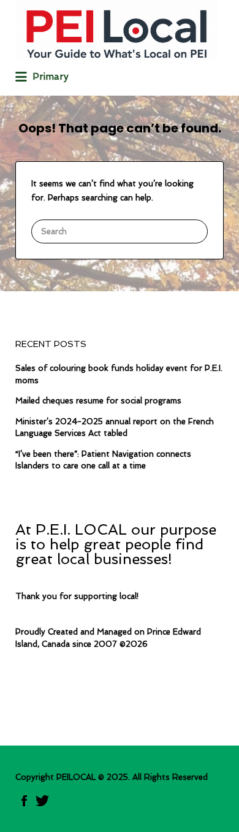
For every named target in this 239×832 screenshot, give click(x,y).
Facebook (24, 800)
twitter (42, 800)
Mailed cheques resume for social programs (98, 400)
